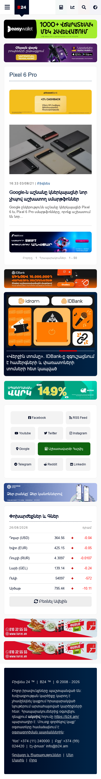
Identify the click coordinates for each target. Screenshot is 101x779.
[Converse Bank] (50, 492)
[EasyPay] (50, 29)
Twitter (52, 433)
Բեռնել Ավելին (52, 601)
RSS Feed (79, 418)
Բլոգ (33, 760)
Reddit (52, 464)
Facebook (38, 418)
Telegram (24, 464)
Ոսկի (13, 578)
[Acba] (50, 390)
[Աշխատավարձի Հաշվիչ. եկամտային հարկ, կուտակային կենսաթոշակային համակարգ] (61, 8)
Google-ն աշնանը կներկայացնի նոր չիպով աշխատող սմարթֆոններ (48, 196)
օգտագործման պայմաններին (37, 732)
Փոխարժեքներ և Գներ (34, 516)
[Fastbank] (50, 242)
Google (24, 449)
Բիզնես (43, 183)
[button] (15, 350)
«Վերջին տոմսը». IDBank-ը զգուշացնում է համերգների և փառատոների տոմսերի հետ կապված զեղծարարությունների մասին (50, 366)
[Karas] (50, 628)
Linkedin (79, 464)
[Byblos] (50, 53)
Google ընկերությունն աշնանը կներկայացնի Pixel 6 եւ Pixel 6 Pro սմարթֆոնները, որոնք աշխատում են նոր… (49, 211)
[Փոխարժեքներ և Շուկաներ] (72, 8)
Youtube (24, 433)
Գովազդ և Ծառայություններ (36, 755)
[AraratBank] (50, 102)
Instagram (79, 433)
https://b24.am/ (66, 716)
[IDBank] (50, 278)
